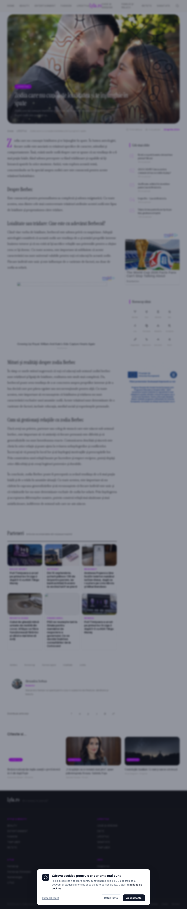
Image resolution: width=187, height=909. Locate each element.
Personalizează (50, 897)
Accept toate (134, 897)
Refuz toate (111, 897)
